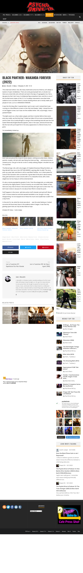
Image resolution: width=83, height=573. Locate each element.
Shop (4, 19)
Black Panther (15, 237)
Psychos (72, 15)
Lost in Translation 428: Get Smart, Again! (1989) (40, 264)
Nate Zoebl (68, 343)
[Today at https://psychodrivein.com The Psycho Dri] (68, 414)
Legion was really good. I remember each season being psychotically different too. (67, 477)
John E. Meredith (7, 86)
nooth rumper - (67, 450)
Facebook (44, 22)
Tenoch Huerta (45, 239)
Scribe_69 (34, 291)
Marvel (23, 239)
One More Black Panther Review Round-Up (45, 229)
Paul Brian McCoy (79, 299)
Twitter (58, 22)
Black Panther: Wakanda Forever (29, 237)
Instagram (52, 22)
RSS (39, 22)
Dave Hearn (68, 337)
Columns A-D (16, 15)
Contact (77, 22)
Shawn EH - (66, 465)
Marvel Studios (30, 239)
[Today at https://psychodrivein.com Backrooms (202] (77, 431)
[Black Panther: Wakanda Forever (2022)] (10, 221)
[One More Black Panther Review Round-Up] (45, 221)
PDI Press (6, 15)
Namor (37, 239)
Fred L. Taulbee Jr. (70, 357)
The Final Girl (79, 147)
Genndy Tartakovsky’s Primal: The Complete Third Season (25, 22)
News (64, 15)
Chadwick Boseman (44, 237)
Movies (15, 86)
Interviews (58, 15)
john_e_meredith (43, 291)
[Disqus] (28, 352)
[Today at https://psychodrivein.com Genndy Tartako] (68, 422)
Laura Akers (68, 371)
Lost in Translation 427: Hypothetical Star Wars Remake (15, 264)
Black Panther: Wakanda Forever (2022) (10, 229)
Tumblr (64, 22)
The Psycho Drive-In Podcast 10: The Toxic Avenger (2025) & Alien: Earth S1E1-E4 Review (67, 488)
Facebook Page (47, 289)
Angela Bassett (6, 237)
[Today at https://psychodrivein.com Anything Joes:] (60, 414)
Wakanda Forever (7, 241)
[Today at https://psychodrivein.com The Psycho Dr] (60, 422)
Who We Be (71, 22)
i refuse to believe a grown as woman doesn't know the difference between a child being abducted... (68, 460)
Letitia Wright (16, 239)
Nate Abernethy (70, 381)
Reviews (49, 15)
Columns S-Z (39, 15)
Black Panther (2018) (26, 228)
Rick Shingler (69, 329)
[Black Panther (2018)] (28, 221)
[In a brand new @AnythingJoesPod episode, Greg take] (68, 431)
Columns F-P (28, 15)
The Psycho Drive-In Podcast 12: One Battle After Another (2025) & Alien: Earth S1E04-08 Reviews (68, 471)
